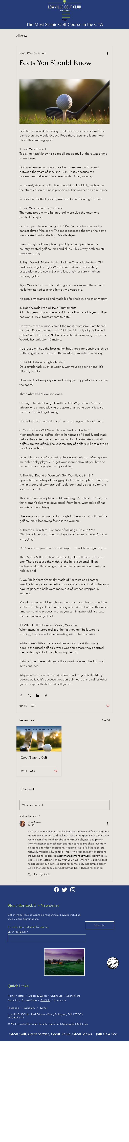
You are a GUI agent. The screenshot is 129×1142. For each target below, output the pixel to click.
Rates (22, 995)
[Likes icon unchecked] (30, 875)
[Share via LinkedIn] (37, 695)
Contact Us (60, 1000)
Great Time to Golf (33, 757)
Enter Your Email (17, 931)
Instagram (29, 1007)
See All (106, 719)
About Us (13, 1000)
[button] (66, 14)
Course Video (30, 1000)
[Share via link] (45, 695)
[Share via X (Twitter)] (29, 695)
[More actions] (107, 53)
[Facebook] (56, 889)
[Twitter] (64, 889)
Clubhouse (56, 995)
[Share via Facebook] (21, 695)
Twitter (43, 1007)
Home (12, 995)
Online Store (73, 995)
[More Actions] (107, 824)
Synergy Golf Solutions (75, 1023)
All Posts (21, 35)
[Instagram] (73, 889)
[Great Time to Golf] (38, 738)
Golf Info (45, 1000)
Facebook (13, 1007)
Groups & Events (38, 995)
